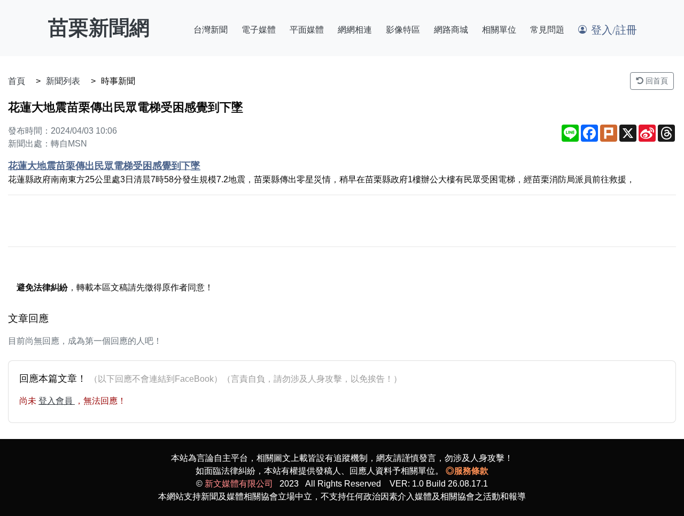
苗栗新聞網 (99, 28)
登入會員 (56, 400)
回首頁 (655, 80)
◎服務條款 (467, 470)
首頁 (16, 81)
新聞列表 (63, 81)
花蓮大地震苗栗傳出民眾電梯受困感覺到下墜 (104, 165)
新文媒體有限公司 (239, 483)
